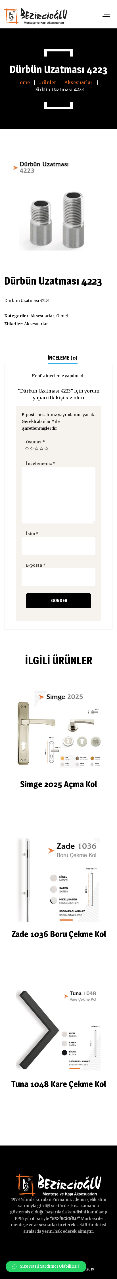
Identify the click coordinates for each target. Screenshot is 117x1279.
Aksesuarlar (42, 315)
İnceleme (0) (63, 358)
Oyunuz (35, 442)
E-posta (35, 565)
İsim (32, 533)
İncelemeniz (40, 463)
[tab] (63, 357)
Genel (62, 315)
